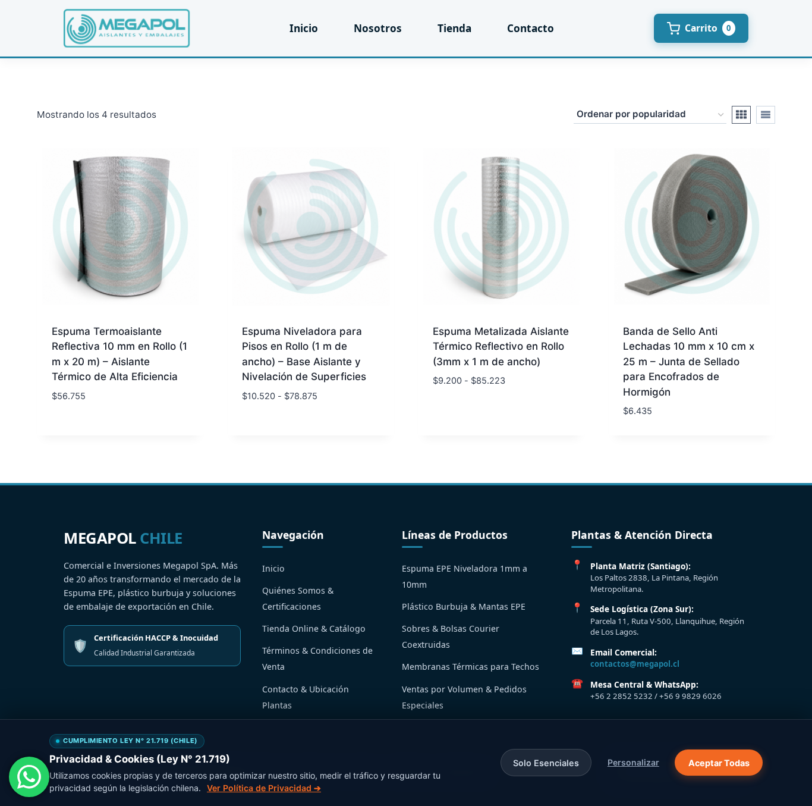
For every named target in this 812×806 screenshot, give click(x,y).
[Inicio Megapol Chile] (127, 28)
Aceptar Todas (719, 763)
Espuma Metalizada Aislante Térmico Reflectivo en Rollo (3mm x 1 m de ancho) (501, 346)
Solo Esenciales (546, 763)
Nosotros (378, 28)
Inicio (303, 28)
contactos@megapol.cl (634, 663)
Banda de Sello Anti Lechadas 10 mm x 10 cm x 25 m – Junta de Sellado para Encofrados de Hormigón (688, 361)
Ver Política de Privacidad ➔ (264, 788)
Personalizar (633, 762)
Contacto (530, 28)
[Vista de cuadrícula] (741, 115)
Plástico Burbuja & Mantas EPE (463, 606)
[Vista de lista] (765, 115)
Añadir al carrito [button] (96, 431)
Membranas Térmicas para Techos (470, 666)
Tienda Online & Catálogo (314, 628)
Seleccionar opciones (297, 431)
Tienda (454, 28)
